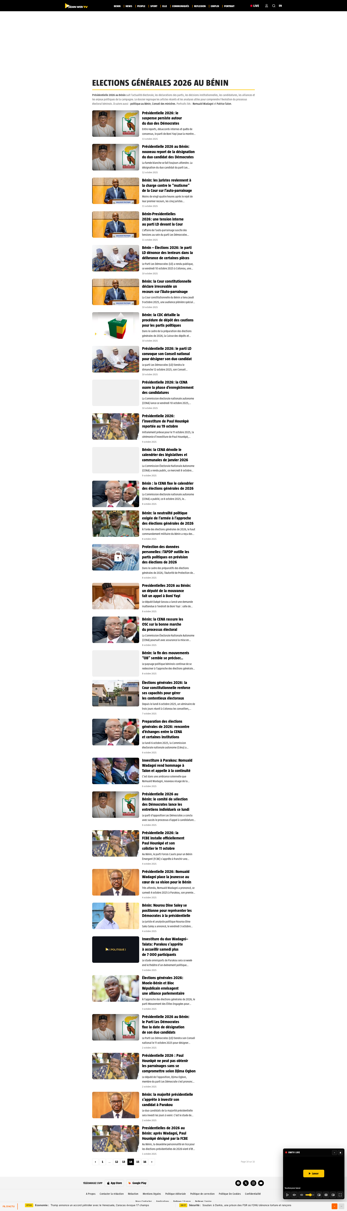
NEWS (129, 6)
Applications (162, 1201)
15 (137, 1161)
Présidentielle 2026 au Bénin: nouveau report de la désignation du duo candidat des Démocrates (168, 151)
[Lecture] (287, 1195)
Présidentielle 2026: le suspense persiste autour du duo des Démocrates (162, 118)
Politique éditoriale (175, 1193)
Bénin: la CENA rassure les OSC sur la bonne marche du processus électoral (162, 624)
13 (123, 1161)
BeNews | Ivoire (203, 1201)
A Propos (90, 1193)
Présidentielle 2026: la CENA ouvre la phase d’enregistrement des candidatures (168, 387)
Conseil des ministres (163, 103)
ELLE (164, 6)
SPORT (153, 6)
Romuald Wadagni (203, 103)
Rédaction (133, 1193)
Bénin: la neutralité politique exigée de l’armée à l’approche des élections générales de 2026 (168, 518)
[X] (246, 1183)
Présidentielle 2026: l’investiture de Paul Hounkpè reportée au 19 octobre (165, 421)
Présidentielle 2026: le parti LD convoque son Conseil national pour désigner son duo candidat (167, 353)
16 (144, 1161)
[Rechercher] (274, 6)
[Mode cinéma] (326, 1195)
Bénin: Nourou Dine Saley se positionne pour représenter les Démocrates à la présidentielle (167, 910)
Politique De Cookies (230, 1193)
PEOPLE (141, 6)
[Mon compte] (266, 6)
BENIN (117, 6)
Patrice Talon (224, 103)
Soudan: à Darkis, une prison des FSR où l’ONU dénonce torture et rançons (240, 1205)
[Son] (294, 1195)
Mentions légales (152, 1193)
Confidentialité (253, 1193)
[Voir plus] (334, 1206)
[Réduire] (341, 1206)
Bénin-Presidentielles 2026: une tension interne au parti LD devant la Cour (163, 219)
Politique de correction (202, 1193)
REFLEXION (200, 6)
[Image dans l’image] (333, 1195)
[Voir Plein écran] (340, 1195)
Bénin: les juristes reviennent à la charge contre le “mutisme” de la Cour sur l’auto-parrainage (167, 185)
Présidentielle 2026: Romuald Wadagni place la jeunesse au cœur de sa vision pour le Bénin (166, 876)
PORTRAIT (229, 6)
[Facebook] (238, 1183)
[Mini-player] (319, 1195)
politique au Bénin (140, 103)
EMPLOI (215, 6)
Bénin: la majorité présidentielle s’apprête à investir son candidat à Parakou (167, 1099)
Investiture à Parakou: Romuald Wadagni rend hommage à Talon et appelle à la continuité (167, 765)
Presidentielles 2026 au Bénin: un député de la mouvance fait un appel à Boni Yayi (166, 590)
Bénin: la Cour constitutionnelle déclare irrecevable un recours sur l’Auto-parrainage (166, 286)
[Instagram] (253, 1183)
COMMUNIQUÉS (180, 6)
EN (280, 5)
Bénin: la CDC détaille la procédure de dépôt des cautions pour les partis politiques (168, 320)
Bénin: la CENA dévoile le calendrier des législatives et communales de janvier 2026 (165, 454)
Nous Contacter (144, 1201)
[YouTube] (261, 1183)
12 (116, 1161)
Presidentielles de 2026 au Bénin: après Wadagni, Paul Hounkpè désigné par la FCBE (165, 1133)
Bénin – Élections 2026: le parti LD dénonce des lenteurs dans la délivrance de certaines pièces (167, 252)
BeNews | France (182, 1201)
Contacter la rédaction (112, 1193)
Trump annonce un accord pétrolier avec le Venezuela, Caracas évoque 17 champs (92, 1205)
